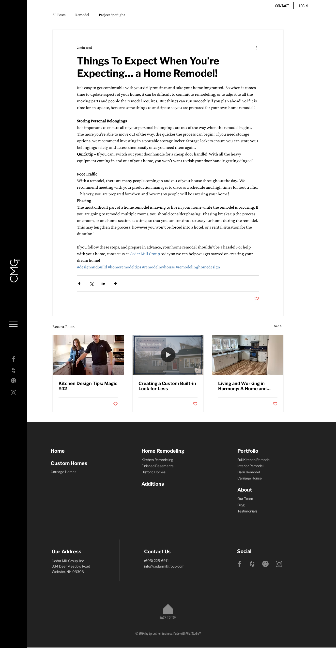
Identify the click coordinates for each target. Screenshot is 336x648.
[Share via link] (115, 283)
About (244, 490)
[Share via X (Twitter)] (91, 283)
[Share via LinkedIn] (103, 283)
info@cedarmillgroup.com (164, 566)
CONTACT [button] (282, 5)
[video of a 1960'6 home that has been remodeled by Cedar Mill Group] (168, 355)
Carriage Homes (63, 472)
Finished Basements (157, 466)
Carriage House (249, 478)
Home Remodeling (162, 451)
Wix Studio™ (193, 633)
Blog (240, 505)
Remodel (82, 15)
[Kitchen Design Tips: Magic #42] (88, 355)
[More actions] (256, 47)
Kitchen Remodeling (157, 460)
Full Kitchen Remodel (253, 460)
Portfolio (247, 451)
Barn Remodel (248, 472)
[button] (13, 324)
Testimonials (247, 511)
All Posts (58, 15)
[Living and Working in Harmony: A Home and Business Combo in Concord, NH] (247, 355)
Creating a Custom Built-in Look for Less (167, 386)
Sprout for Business (160, 633)
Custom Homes (69, 463)
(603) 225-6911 (156, 560)
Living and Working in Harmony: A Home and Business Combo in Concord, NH (242, 386)
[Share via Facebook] (79, 283)
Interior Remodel (250, 466)
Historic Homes (153, 472)
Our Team (245, 498)
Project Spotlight (112, 15)
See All (279, 326)
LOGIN (303, 5)
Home (58, 451)
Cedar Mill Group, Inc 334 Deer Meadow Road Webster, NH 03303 (71, 566)
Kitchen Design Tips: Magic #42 (88, 386)
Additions (152, 484)
